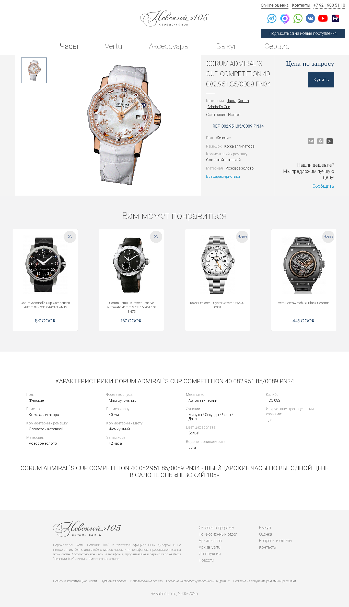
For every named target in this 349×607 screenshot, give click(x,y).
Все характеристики (223, 176)
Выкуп (227, 46)
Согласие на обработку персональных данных (198, 581)
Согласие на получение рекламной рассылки (265, 581)
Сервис (276, 46)
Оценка (265, 534)
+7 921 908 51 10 (329, 5)
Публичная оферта (113, 581)
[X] (330, 141)
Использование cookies (146, 581)
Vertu (113, 46)
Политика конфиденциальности (75, 581)
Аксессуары (169, 46)
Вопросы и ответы (275, 540)
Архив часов (210, 540)
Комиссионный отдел (218, 534)
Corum (243, 101)
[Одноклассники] (320, 141)
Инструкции (210, 553)
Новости (206, 560)
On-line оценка (274, 5)
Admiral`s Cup (218, 107)
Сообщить (323, 186)
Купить (321, 79)
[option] (34, 70)
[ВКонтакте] (311, 141)
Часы (69, 46)
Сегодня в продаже (216, 527)
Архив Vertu (209, 547)
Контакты (301, 5)
